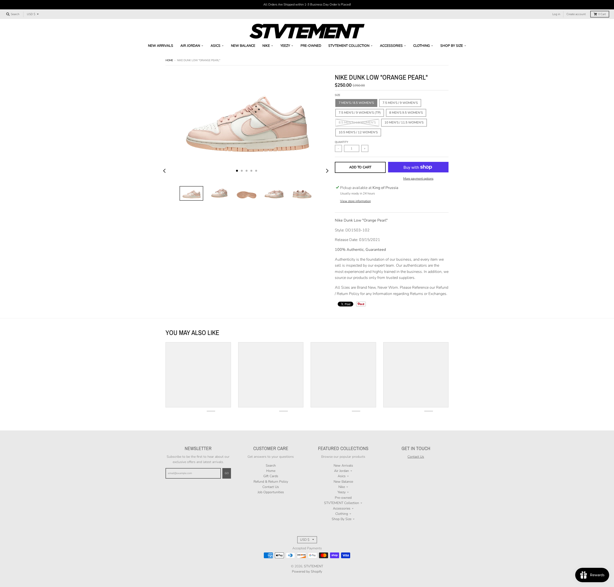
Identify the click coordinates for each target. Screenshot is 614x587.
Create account (576, 14)
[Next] (327, 170)
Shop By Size (341, 519)
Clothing (341, 513)
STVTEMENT (313, 566)
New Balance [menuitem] (243, 45)
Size (337, 95)
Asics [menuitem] (215, 45)
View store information (355, 201)
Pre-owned (343, 497)
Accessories (341, 508)
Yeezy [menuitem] (285, 45)
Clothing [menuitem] (421, 45)
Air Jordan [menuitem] (190, 45)
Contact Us (270, 487)
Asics (342, 476)
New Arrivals (343, 465)
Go (227, 473)
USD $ (31, 14)
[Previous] (165, 170)
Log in (556, 14)
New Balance (343, 481)
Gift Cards (270, 476)
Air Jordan (341, 471)
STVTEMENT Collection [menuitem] (348, 45)
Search (271, 465)
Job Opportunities (271, 492)
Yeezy (341, 492)
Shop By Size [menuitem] (451, 45)
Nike (341, 487)
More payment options (418, 178)
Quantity (341, 142)
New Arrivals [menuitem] (160, 45)
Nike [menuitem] (266, 45)
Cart (602, 14)
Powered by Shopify (307, 571)
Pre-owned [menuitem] (311, 45)
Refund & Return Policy (271, 481)
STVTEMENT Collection (341, 503)
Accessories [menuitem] (391, 45)
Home (169, 60)
